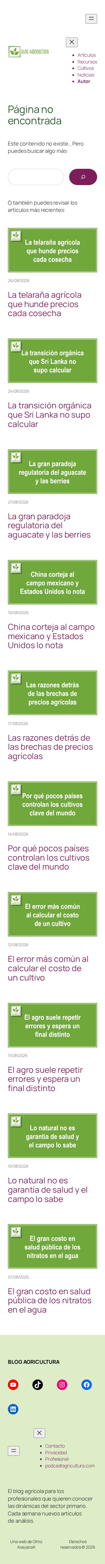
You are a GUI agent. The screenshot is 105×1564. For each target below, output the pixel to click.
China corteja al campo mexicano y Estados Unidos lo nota (51, 636)
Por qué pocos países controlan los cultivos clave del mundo (49, 857)
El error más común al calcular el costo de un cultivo (48, 968)
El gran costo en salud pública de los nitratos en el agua (50, 1300)
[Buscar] (83, 177)
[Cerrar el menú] (72, 42)
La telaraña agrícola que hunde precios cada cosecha (45, 304)
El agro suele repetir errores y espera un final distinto (45, 1079)
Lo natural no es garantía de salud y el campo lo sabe (48, 1189)
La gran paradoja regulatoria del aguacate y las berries (49, 525)
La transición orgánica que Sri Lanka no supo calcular (50, 414)
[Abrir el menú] (91, 19)
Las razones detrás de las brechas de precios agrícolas (50, 747)
